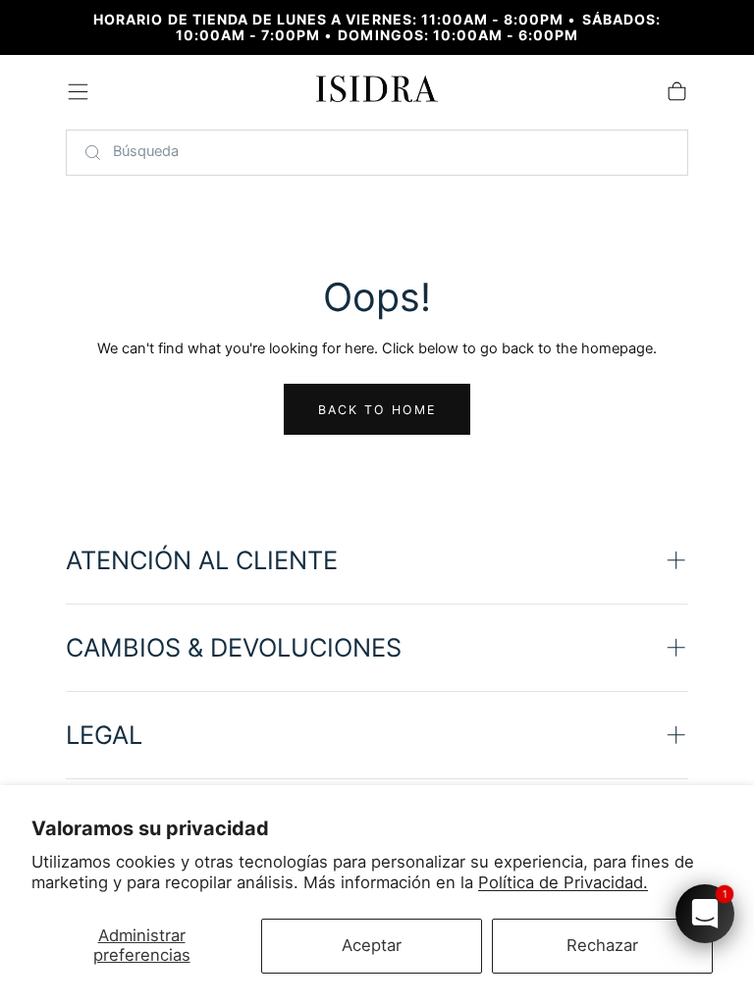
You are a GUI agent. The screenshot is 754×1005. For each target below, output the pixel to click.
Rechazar (602, 945)
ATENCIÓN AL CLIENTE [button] (202, 560)
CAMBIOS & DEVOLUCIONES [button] (234, 647)
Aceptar (372, 945)
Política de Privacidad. (563, 882)
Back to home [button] (377, 409)
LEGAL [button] (104, 734)
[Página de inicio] (377, 93)
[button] (78, 91)
